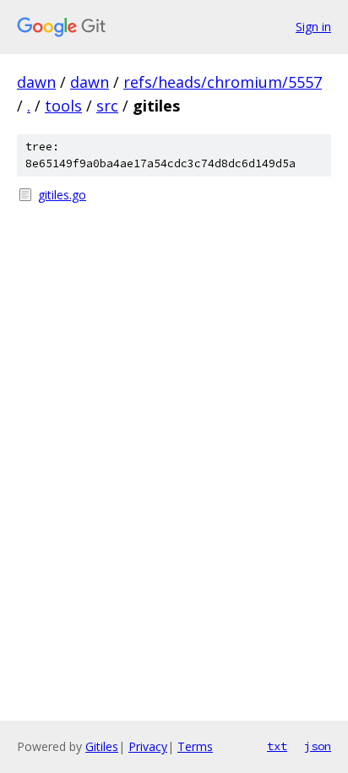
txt (277, 746)
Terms (195, 746)
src (107, 105)
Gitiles (101, 746)
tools (63, 105)
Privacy (147, 746)
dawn (36, 82)
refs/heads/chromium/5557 (222, 82)
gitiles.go (62, 195)
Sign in (313, 27)
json (317, 746)
